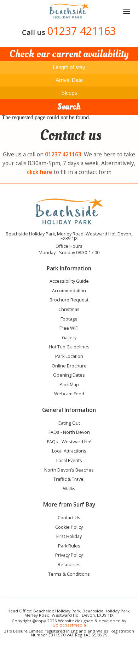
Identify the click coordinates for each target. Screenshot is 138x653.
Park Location (69, 356)
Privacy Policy (69, 555)
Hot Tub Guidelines (69, 347)
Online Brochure (69, 366)
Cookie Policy (69, 527)
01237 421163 (81, 31)
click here (39, 172)
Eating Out (69, 423)
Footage (69, 319)
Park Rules (69, 546)
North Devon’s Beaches (69, 470)
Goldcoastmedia (69, 625)
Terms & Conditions (69, 574)
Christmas (69, 309)
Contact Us (69, 518)
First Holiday (69, 536)
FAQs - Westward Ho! (69, 442)
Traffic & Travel (69, 479)
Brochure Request (69, 300)
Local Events (69, 461)
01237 (63, 154)
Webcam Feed (69, 394)
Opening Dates (69, 375)
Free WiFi (69, 328)
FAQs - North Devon (69, 432)
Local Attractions (69, 451)
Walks (69, 489)
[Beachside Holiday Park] (68, 11)
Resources (69, 565)
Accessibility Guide (69, 281)
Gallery (69, 338)
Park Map (69, 385)
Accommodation (69, 291)
